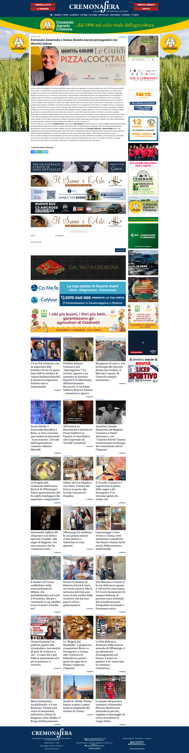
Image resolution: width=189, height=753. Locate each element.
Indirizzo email (36, 242)
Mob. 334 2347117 (137, 743)
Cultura (83, 15)
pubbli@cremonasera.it (138, 744)
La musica (74, 15)
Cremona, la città (43, 5)
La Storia (93, 15)
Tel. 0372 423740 (137, 741)
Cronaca (58, 15)
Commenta (120, 250)
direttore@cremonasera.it (95, 740)
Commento (59, 235)
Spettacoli (103, 15)
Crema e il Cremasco (146, 5)
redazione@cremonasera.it (95, 745)
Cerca (136, 15)
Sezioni (126, 15)
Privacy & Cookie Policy (137, 748)
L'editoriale (115, 15)
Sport (66, 15)
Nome (33, 235)
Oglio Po (146, 9)
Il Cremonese (43, 9)
